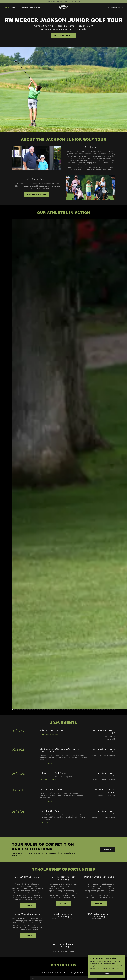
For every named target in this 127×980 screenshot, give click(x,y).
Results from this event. (49, 734)
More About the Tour (36, 194)
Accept (106, 973)
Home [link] (6, 8)
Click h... (47, 760)
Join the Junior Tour (63, 35)
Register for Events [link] (31, 8)
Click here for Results (48, 779)
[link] (63, 8)
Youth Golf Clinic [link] (115, 8)
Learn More (28, 905)
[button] (15, 8)
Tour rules (107, 849)
